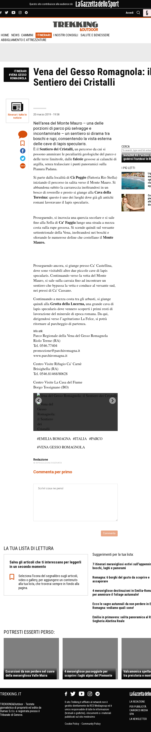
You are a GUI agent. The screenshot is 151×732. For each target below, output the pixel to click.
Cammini (27, 35)
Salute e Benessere (95, 35)
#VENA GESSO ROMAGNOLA (61, 447)
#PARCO (95, 438)
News (15, 35)
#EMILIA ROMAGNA (54, 438)
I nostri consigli (65, 35)
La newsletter (138, 718)
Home (5, 35)
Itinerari (44, 35)
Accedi (130, 12)
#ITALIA (80, 438)
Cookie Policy (72, 723)
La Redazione (137, 701)
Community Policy (91, 723)
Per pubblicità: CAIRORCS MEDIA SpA (138, 710)
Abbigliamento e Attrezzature (23, 40)
